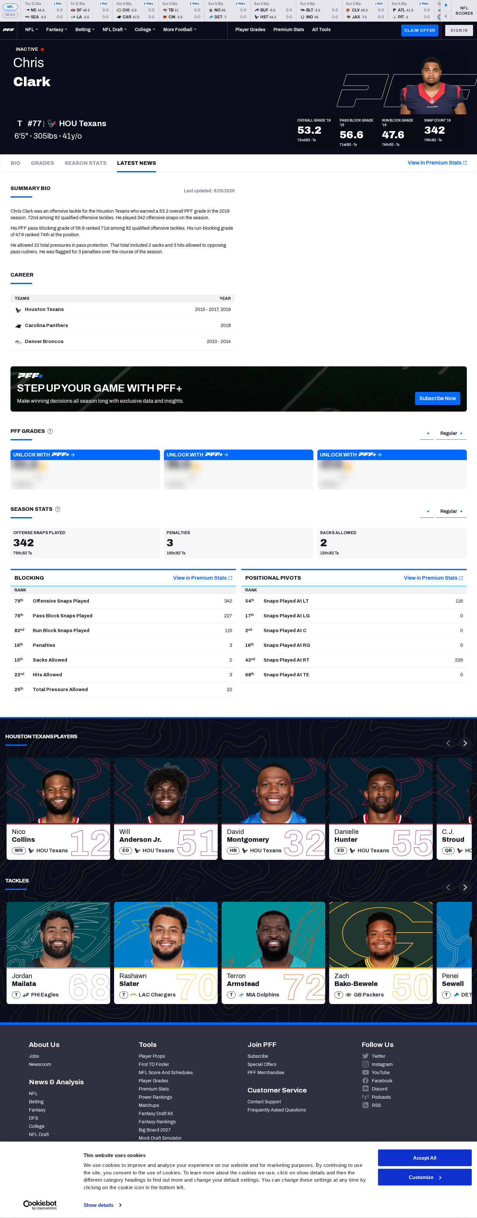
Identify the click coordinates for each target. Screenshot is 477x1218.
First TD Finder (154, 1064)
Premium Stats (154, 1089)
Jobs (34, 1056)
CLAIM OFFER (419, 30)
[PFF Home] (8, 30)
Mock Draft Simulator (160, 1138)
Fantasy (37, 1110)
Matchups (149, 1105)
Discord (380, 1089)
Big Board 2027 (155, 1130)
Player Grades (153, 1080)
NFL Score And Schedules (166, 1072)
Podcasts (381, 1097)
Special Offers (262, 1064)
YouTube (381, 1072)
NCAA (10, 14)
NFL (10, 7)
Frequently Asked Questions (277, 1110)
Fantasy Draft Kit (156, 1113)
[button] (437, 398)
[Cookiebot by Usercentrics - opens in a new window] (40, 1205)
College (37, 1126)
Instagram (382, 1064)
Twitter (379, 1056)
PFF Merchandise (266, 1072)
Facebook (382, 1080)
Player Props (152, 1056)
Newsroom (40, 1064)
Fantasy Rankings (157, 1121)
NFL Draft (39, 1134)
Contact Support (264, 1101)
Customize (421, 1177)
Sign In (459, 30)
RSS (376, 1105)
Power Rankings (155, 1097)
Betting (36, 1101)
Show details (98, 1205)
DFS (33, 1118)
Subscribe (258, 1056)
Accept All (424, 1158)
